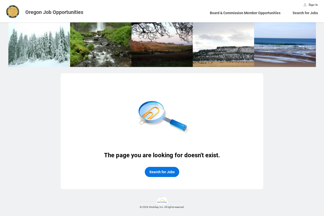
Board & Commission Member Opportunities (245, 13)
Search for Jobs (305, 13)
